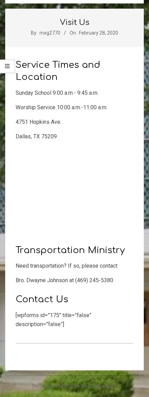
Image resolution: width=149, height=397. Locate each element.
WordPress (106, 385)
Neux (66, 385)
